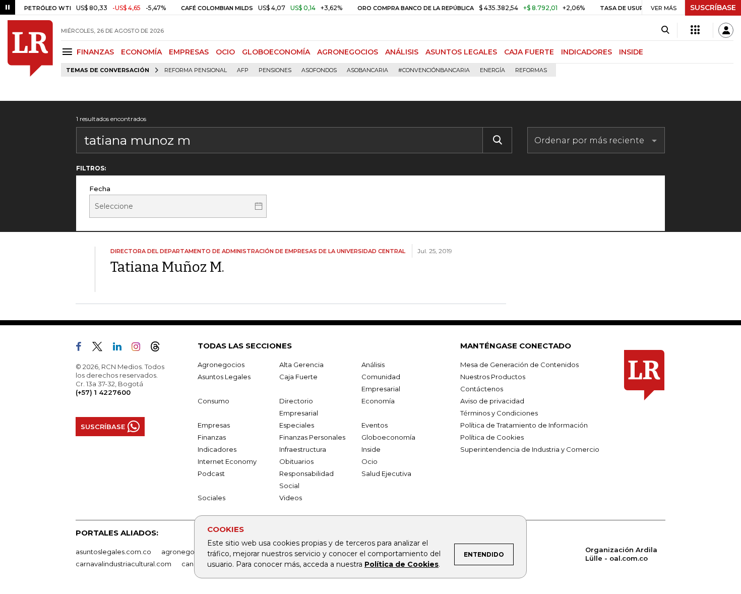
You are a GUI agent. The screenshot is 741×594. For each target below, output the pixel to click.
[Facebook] (83, 348)
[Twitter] (101, 348)
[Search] (665, 30)
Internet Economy (227, 461)
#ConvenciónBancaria (434, 70)
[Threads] (159, 348)
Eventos (374, 425)
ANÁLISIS (401, 51)
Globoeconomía (388, 437)
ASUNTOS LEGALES (461, 51)
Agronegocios (221, 365)
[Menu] (69, 51)
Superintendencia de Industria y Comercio (529, 449)
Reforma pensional (195, 70)
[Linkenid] (121, 348)
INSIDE (631, 51)
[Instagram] (140, 348)
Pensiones (275, 70)
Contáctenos (481, 389)
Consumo (213, 401)
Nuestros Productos (492, 377)
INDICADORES (586, 51)
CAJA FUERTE (529, 51)
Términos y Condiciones (499, 413)
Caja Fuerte (298, 377)
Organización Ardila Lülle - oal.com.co (621, 554)
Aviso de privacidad (492, 401)
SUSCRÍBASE (713, 7)
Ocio (369, 461)
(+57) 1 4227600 (103, 392)
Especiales (296, 425)
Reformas (531, 70)
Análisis (373, 365)
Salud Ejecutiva (386, 473)
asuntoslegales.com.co (113, 552)
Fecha (99, 189)
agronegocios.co (189, 552)
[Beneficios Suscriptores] (695, 30)
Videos (290, 498)
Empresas (214, 425)
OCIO (225, 51)
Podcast (211, 473)
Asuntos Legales (224, 377)
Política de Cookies (401, 564)
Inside (371, 449)
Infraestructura (302, 449)
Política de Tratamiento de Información (524, 425)
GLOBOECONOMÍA (276, 51)
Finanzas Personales (312, 437)
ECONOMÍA (141, 51)
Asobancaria (367, 70)
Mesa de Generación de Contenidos (519, 365)
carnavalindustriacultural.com (123, 564)
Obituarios (296, 461)
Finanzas (212, 437)
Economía (378, 401)
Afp (243, 70)
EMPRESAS (189, 51)
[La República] (30, 48)
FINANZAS (95, 51)
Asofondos (319, 70)
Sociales (211, 498)
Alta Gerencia (301, 365)
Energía (492, 70)
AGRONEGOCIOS (347, 51)
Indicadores (217, 449)
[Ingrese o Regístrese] (725, 30)
